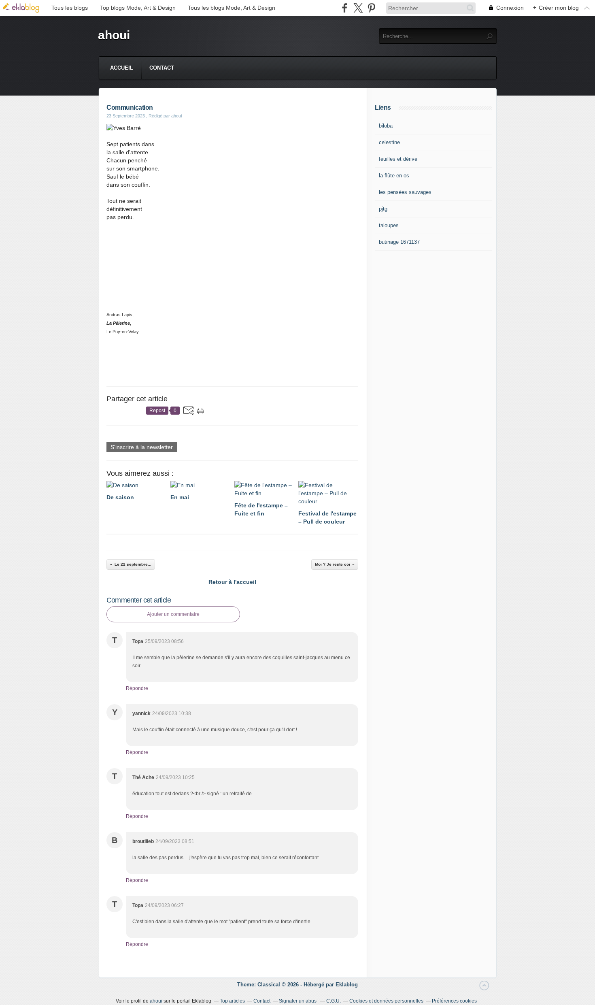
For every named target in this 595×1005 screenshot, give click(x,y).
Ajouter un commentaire (173, 614)
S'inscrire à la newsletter (141, 447)
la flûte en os (394, 175)
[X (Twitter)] (358, 8)
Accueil (121, 68)
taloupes (389, 225)
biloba (386, 126)
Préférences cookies (454, 1001)
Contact (161, 68)
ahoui (114, 35)
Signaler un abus (298, 1001)
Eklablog (347, 985)
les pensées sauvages (405, 192)
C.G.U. (333, 1001)
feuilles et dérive (398, 159)
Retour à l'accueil (232, 582)
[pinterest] (371, 8)
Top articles (232, 1001)
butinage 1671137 (399, 242)
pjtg (383, 209)
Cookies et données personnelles (386, 1001)
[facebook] (345, 8)
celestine (389, 142)
